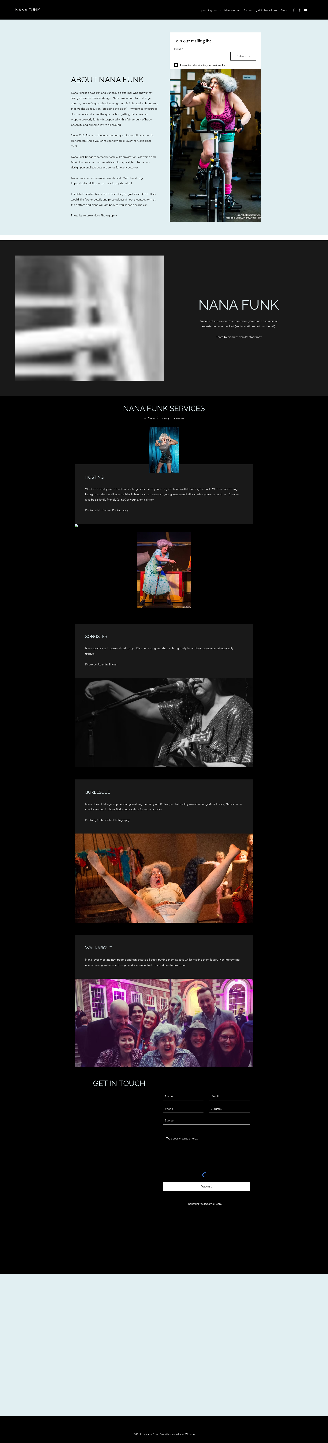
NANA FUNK (27, 9)
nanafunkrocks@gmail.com (205, 1204)
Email (178, 48)
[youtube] (305, 10)
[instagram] (299, 10)
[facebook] (294, 10)
